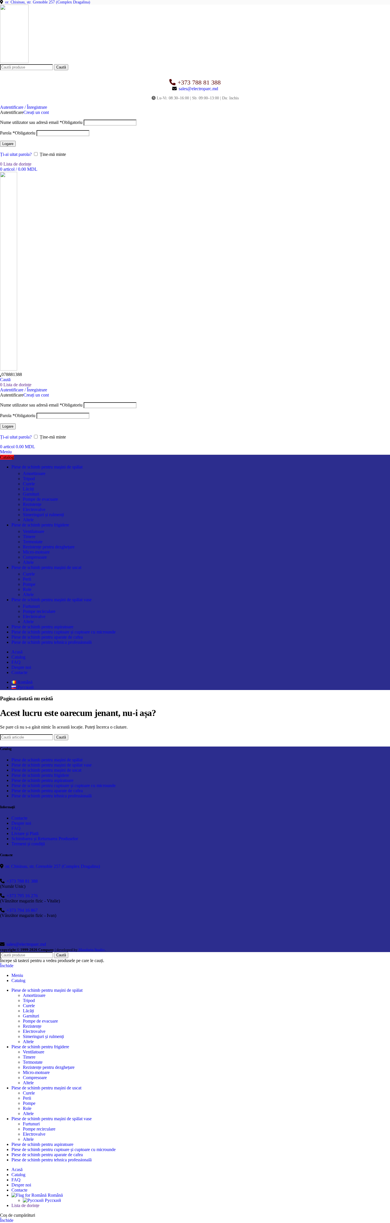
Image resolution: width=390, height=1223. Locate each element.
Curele (29, 483)
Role (27, 589)
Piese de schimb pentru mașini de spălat (47, 759)
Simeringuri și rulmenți (43, 514)
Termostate (33, 541)
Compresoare (35, 557)
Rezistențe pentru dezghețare (49, 546)
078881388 (11, 374)
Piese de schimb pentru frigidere (40, 775)
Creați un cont (36, 112)
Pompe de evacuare (40, 499)
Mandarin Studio (92, 950)
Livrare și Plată (25, 833)
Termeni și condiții (28, 843)
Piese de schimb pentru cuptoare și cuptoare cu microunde (63, 785)
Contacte (19, 818)
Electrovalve (34, 509)
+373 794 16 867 (22, 910)
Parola (17, 132)
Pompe (29, 584)
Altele (28, 519)
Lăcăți (28, 488)
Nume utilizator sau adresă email (41, 122)
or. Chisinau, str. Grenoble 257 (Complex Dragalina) (47, 2)
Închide (6, 965)
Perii (27, 579)
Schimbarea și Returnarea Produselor (44, 838)
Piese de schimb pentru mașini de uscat (46, 770)
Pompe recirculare (39, 611)
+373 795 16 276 (22, 895)
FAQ (16, 828)
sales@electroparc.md (198, 88)
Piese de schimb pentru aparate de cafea (47, 790)
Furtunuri (31, 606)
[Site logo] (14, 61)
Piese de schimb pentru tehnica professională (51, 795)
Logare (7, 144)
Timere (29, 536)
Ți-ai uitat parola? (16, 154)
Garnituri (31, 494)
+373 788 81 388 (199, 82)
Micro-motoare (36, 552)
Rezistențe (32, 504)
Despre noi (21, 823)
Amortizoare (34, 473)
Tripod (29, 478)
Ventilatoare (33, 531)
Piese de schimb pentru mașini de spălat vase (51, 765)
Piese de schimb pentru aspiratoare (42, 780)
